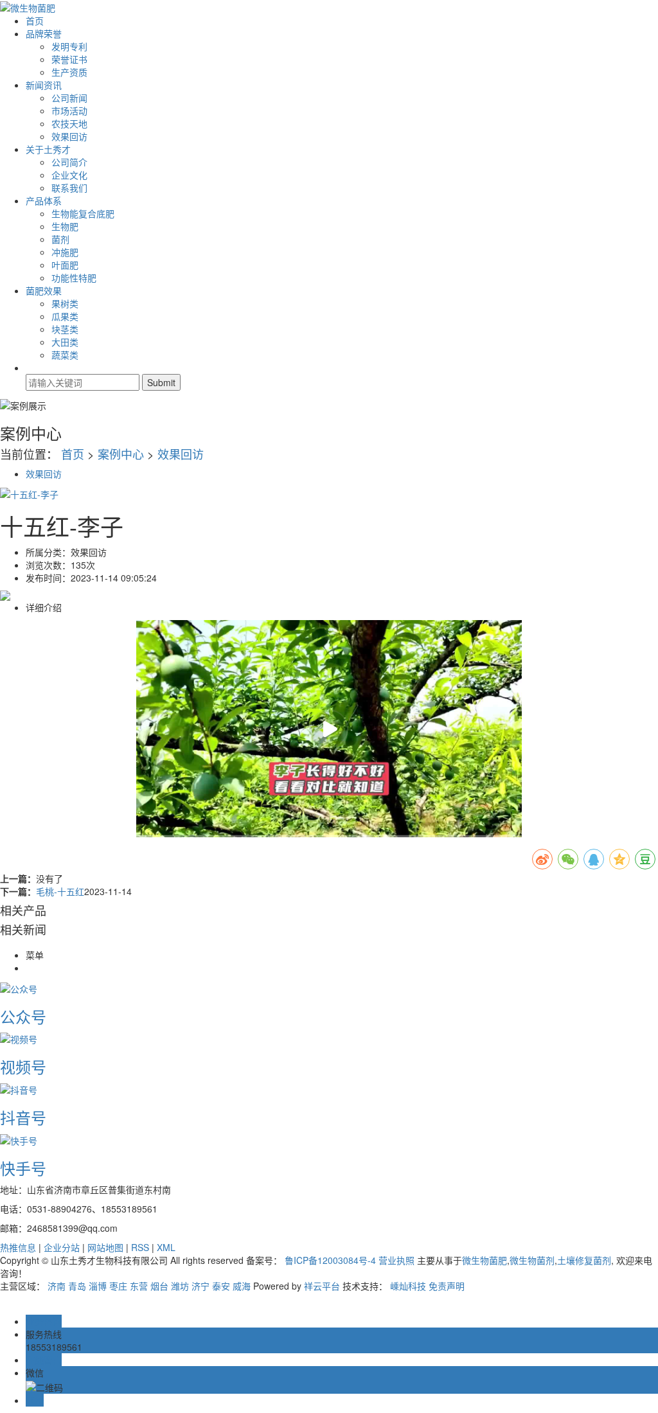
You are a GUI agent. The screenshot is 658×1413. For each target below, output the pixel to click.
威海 (242, 1285)
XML (166, 1247)
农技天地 (69, 123)
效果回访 (69, 136)
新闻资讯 (44, 84)
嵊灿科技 (408, 1285)
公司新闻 (69, 97)
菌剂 (60, 239)
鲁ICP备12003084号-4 (330, 1260)
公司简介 (69, 162)
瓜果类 (64, 316)
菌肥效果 (44, 290)
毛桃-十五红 (60, 891)
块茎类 (64, 329)
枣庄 (118, 1285)
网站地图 (105, 1247)
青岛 (77, 1285)
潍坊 (180, 1285)
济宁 (200, 1285)
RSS (140, 1247)
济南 (57, 1285)
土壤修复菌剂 (584, 1260)
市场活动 (69, 110)
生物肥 (64, 226)
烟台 (159, 1285)
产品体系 (44, 200)
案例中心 (121, 453)
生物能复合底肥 (82, 213)
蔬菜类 (64, 354)
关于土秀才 (48, 149)
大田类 (64, 341)
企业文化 (69, 174)
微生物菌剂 (532, 1260)
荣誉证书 (69, 59)
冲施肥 (64, 251)
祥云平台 (322, 1285)
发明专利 (69, 46)
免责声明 (447, 1285)
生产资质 (69, 72)
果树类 (64, 303)
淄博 (98, 1285)
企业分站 (62, 1247)
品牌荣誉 (44, 33)
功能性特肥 (73, 277)
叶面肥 (64, 264)
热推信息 (18, 1247)
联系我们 (69, 187)
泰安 (221, 1285)
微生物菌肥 (484, 1260)
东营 (139, 1285)
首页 (35, 20)
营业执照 (396, 1260)
